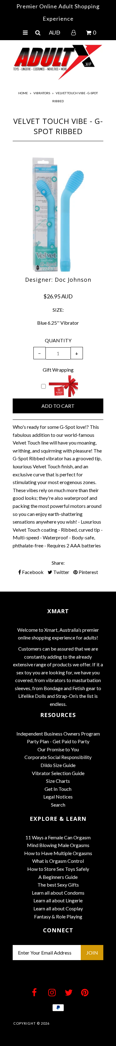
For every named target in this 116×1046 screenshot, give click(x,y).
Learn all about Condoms (58, 893)
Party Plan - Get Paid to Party (58, 741)
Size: (58, 310)
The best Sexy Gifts (58, 885)
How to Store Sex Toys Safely (58, 869)
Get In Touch (58, 789)
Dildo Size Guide (58, 765)
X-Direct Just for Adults (76, 1023)
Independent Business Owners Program (58, 733)
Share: (58, 563)
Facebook (32, 572)
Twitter (60, 572)
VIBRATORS (41, 93)
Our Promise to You (58, 749)
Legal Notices (58, 796)
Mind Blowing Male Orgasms (58, 845)
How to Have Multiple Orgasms (58, 853)
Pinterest (88, 572)
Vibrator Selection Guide (58, 773)
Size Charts (58, 781)
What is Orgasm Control (58, 861)
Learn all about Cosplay (58, 908)
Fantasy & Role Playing (58, 916)
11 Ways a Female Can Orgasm (58, 837)
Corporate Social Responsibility (58, 757)
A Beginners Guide (58, 877)
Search (58, 805)
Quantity (58, 340)
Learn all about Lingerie (58, 900)
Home (23, 93)
